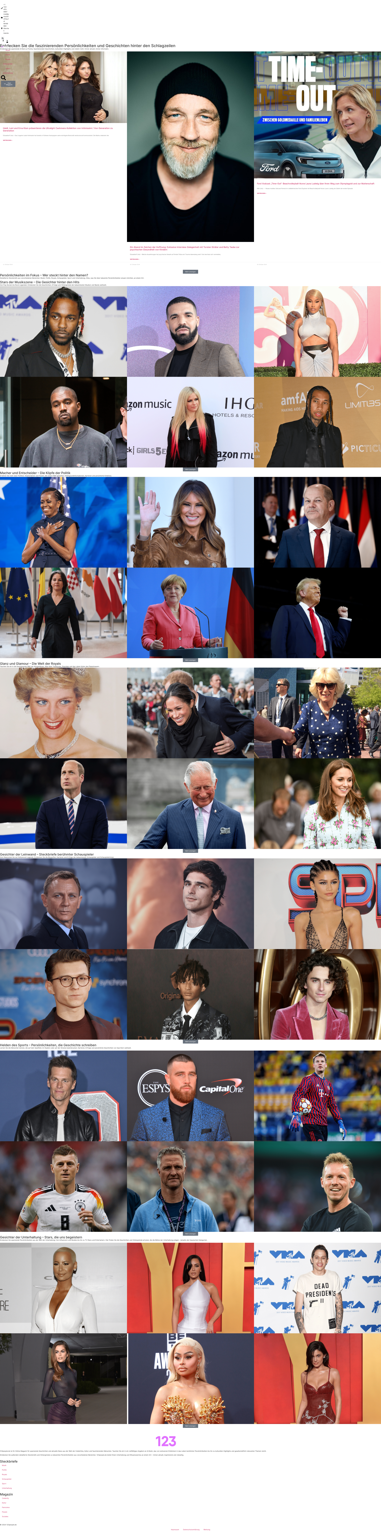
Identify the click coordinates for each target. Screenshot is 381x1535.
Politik (8, 55)
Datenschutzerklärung (191, 1530)
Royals (7, 59)
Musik (8, 50)
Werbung (206, 1530)
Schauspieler (8, 64)
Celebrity (5, 1498)
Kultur (4, 1503)
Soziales (5, 1516)
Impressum (175, 1530)
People (4, 1512)
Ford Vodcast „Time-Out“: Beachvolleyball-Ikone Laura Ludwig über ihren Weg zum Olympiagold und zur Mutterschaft (315, 183)
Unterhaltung (8, 73)
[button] (2, 38)
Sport (8, 68)
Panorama (6, 1507)
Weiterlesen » (7, 140)
